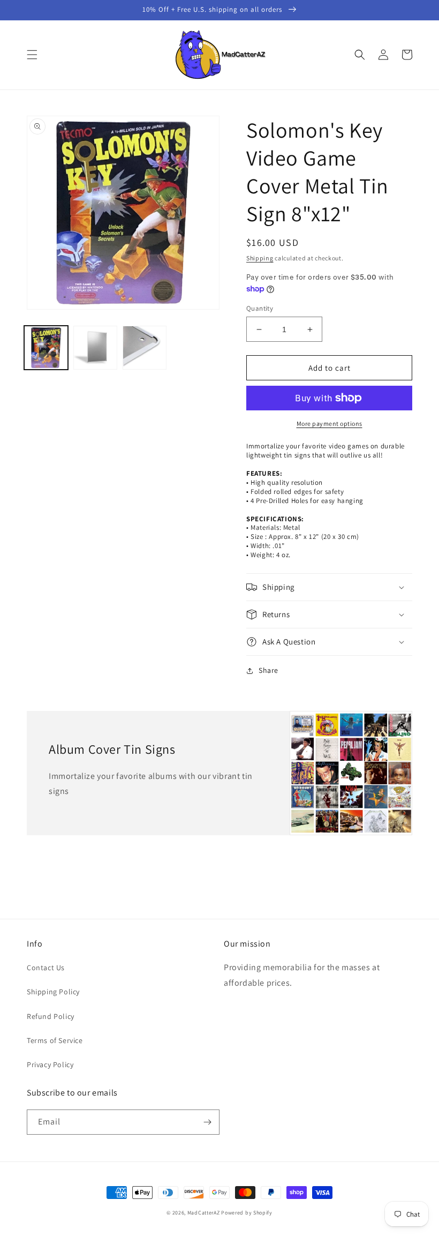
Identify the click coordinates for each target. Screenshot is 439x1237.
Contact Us (46, 967)
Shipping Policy (53, 991)
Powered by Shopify (247, 1212)
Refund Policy (50, 1016)
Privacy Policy (50, 1064)
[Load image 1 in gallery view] (46, 348)
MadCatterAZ (203, 1212)
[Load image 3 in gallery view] (144, 348)
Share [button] (268, 670)
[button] (32, 54)
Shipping (260, 258)
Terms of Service (55, 1040)
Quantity (259, 308)
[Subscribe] (207, 1122)
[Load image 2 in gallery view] (95, 348)
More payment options (329, 423)
